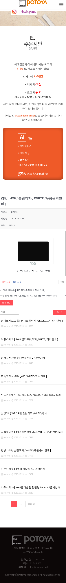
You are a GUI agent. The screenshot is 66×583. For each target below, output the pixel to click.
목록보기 (6, 302)
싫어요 (17, 281)
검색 (59, 312)
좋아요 (6, 281)
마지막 (31, 504)
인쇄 (62, 281)
